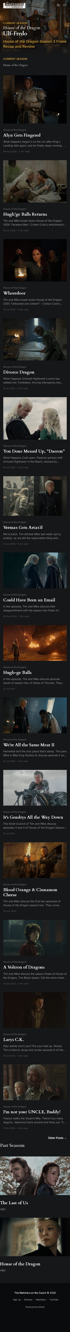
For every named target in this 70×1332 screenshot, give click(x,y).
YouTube (54, 1299)
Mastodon (41, 1299)
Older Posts (57, 1138)
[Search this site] (58, 5)
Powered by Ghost (35, 1307)
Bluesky (28, 1299)
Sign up (17, 1299)
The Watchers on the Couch (30, 1292)
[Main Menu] (64, 5)
